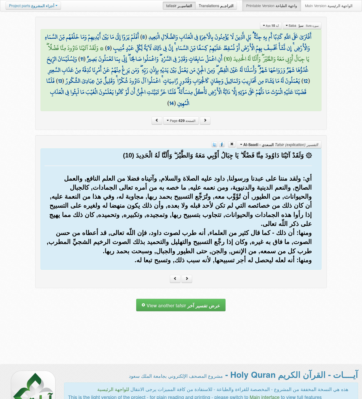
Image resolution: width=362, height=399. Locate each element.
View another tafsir (182, 305)
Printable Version (271, 5)
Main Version (328, 5)
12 (305, 81)
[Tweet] (214, 144)
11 (81, 59)
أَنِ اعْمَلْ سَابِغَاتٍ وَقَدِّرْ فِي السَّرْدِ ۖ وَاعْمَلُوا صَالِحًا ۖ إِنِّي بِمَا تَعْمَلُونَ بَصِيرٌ (154, 59)
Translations (216, 5)
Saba (303, 25)
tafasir (179, 5)
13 (60, 81)
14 (171, 103)
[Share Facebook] (222, 144)
